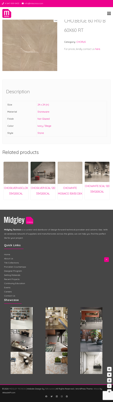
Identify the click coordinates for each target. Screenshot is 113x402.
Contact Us (9, 295)
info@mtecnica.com (34, 3)
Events (7, 287)
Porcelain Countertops (15, 266)
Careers (8, 291)
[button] (56, 19)
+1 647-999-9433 (12, 3)
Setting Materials (12, 275)
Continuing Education (14, 283)
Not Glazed (44, 118)
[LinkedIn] (56, 396)
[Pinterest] (67, 396)
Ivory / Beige (44, 125)
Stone (41, 132)
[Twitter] (51, 396)
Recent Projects (12, 279)
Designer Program (13, 271)
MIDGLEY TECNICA (17, 389)
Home (7, 254)
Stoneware (43, 111)
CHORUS (81, 41)
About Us (8, 258)
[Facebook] (46, 396)
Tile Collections (11, 262)
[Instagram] (61, 396)
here (97, 49)
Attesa (96, 389)
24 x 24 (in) (43, 104)
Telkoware (49, 389)
